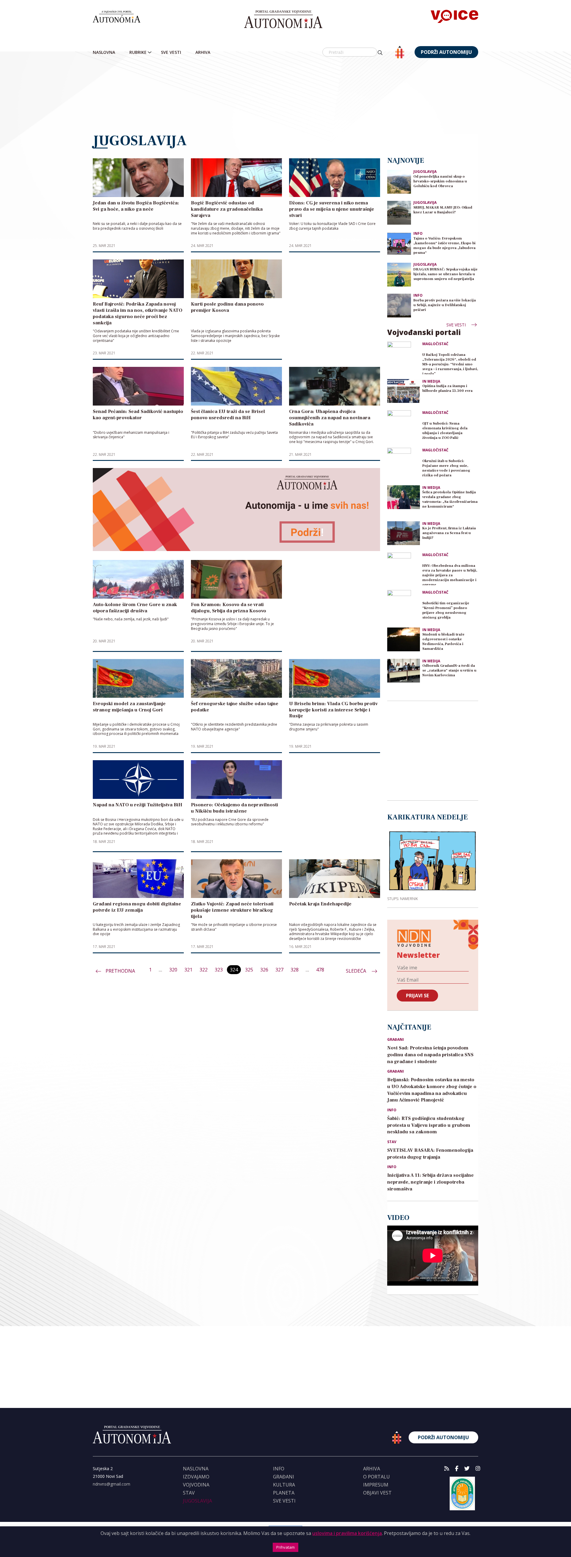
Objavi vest (377, 1492)
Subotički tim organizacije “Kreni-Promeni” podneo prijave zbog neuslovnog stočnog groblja (445, 610)
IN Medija (431, 381)
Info (418, 233)
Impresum (375, 1484)
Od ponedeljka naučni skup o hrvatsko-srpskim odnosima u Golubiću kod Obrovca (440, 181)
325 (249, 969)
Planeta (283, 1492)
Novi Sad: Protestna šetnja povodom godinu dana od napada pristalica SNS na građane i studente (430, 1055)
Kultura (284, 1484)
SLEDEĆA (356, 971)
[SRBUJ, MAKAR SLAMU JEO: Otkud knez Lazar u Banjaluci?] (399, 212)
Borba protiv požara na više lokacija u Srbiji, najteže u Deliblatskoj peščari (444, 305)
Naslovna (104, 52)
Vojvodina (196, 1484)
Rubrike (138, 52)
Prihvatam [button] (285, 1547)
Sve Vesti (171, 52)
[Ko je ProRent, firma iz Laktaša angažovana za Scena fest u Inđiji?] (403, 533)
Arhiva (202, 52)
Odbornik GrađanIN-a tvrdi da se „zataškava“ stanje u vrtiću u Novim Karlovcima (449, 670)
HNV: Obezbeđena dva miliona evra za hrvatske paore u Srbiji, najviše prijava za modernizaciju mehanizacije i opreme (449, 574)
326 (264, 969)
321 (188, 969)
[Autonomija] (283, 19)
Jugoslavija (425, 171)
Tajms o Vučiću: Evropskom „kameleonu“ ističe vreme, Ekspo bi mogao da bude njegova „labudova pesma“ (444, 245)
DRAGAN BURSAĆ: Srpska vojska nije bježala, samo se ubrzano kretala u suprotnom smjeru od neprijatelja (445, 274)
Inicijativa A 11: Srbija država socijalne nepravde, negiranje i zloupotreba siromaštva (430, 1182)
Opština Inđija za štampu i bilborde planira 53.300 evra (447, 388)
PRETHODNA (120, 971)
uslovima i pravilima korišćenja (347, 1533)
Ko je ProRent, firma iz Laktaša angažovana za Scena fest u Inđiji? (449, 533)
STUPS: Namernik (402, 898)
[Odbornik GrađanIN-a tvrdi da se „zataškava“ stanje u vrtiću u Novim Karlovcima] (403, 671)
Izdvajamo (196, 1476)
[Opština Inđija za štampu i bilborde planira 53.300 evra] (403, 391)
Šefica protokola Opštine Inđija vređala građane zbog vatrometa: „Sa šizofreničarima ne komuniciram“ (450, 499)
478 (320, 969)
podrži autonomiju (446, 52)
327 (279, 969)
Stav (391, 1142)
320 (173, 969)
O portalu (376, 1476)
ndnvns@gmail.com (111, 1484)
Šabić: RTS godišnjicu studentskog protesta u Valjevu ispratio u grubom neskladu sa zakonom (428, 1125)
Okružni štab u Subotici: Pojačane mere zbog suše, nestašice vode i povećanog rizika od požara (446, 468)
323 (219, 969)
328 (295, 969)
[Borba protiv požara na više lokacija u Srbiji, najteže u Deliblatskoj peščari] (399, 305)
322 (204, 969)
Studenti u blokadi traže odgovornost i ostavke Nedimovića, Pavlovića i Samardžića (443, 641)
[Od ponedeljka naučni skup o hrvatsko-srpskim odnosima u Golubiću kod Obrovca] (399, 181)
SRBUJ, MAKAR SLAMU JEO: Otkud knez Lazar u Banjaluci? (442, 210)
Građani (395, 1039)
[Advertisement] (285, 96)
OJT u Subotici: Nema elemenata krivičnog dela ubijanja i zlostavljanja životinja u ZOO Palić (445, 430)
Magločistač (435, 344)
